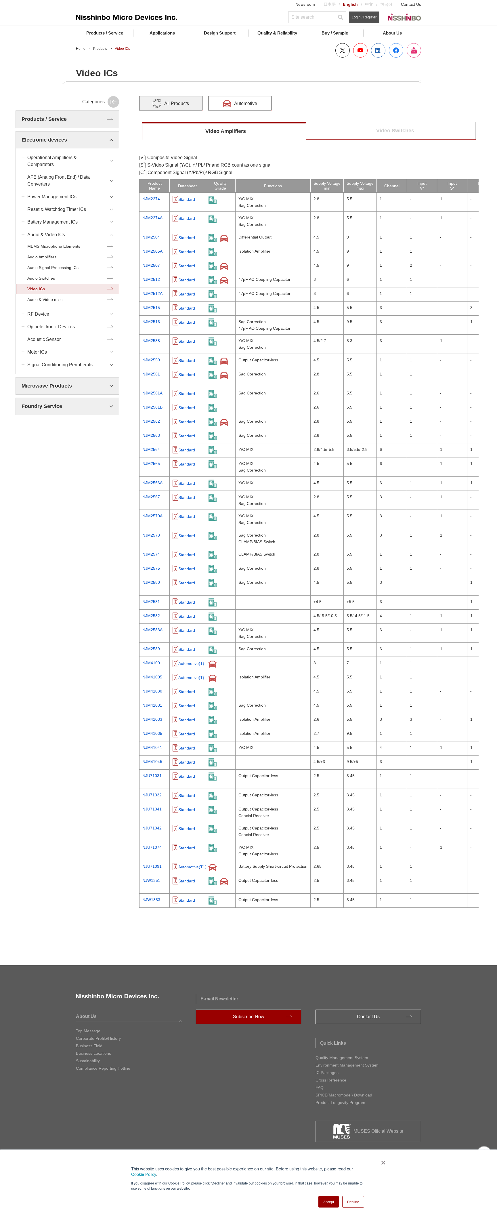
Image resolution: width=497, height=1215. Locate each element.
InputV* (422, 185)
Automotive (245, 103)
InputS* (452, 185)
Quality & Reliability (277, 32)
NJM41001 (152, 663)
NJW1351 (151, 880)
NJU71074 (152, 847)
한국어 (386, 4)
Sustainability (88, 1060)
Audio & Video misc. (45, 299)
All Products (176, 103)
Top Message (88, 1031)
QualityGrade (220, 185)
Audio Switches (41, 278)
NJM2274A (152, 217)
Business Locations (93, 1053)
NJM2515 (151, 307)
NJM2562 (151, 421)
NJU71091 (152, 866)
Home (80, 49)
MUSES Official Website (378, 1131)
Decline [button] (353, 1201)
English (350, 4)
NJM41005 (152, 677)
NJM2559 (151, 360)
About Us (392, 32)
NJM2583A (152, 629)
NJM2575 (151, 568)
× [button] (382, 1160)
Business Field (89, 1046)
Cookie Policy (143, 1174)
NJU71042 (152, 828)
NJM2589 (151, 648)
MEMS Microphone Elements (53, 246)
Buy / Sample (335, 32)
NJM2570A (152, 516)
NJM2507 (151, 265)
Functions (273, 186)
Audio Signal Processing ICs (53, 267)
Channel (391, 186)
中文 (369, 4)
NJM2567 (151, 497)
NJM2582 (151, 615)
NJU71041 (152, 809)
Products (100, 49)
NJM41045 (152, 761)
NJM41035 (152, 733)
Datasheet (187, 186)
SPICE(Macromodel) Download (344, 1095)
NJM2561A (152, 393)
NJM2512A (152, 293)
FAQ (320, 1087)
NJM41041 (152, 747)
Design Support (220, 32)
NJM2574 (151, 554)
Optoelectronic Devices (51, 326)
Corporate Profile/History (98, 1038)
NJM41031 (152, 705)
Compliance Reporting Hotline (103, 1068)
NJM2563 (151, 435)
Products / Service (104, 32)
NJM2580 (151, 582)
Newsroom (305, 4)
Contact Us (411, 4)
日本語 (330, 4)
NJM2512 (151, 279)
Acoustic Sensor (44, 339)
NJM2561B (152, 407)
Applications (162, 32)
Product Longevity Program (340, 1102)
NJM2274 (151, 199)
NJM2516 (151, 321)
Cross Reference (331, 1080)
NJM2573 (151, 535)
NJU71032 (152, 795)
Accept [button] (328, 1201)
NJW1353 (151, 899)
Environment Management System (347, 1065)
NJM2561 (151, 374)
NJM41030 (152, 691)
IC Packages (327, 1072)
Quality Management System (342, 1057)
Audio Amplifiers (41, 257)
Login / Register (364, 17)
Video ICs (36, 289)
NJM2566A (152, 482)
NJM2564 (151, 449)
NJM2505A (152, 251)
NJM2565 (151, 463)
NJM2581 (151, 601)
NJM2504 (151, 237)
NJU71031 (152, 775)
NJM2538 (151, 340)
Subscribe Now (248, 1016)
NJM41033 (152, 719)
